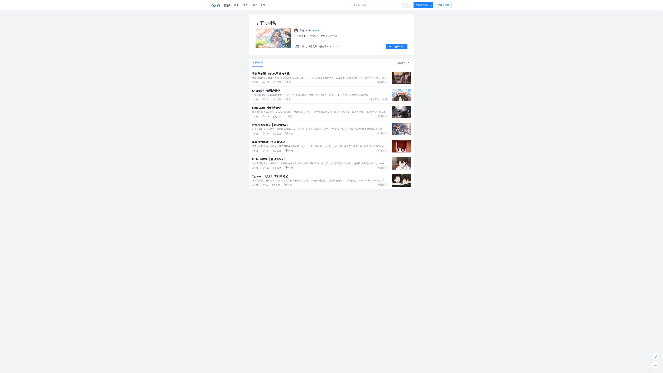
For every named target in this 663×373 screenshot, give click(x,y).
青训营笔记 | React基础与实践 (271, 73)
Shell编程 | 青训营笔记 (266, 90)
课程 (254, 5)
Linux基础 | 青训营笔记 (266, 107)
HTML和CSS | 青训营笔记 (268, 159)
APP (263, 5)
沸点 (245, 5)
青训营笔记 (383, 82)
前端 (385, 99)
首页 (236, 5)
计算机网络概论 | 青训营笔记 (270, 125)
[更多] (655, 365)
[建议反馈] (655, 356)
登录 (443, 5)
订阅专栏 (398, 46)
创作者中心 (422, 5)
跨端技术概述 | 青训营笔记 (268, 142)
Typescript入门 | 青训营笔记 (270, 176)
